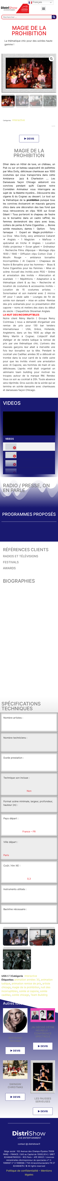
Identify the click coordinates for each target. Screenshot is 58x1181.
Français (37, 2)
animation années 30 (27, 979)
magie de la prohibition (25, 987)
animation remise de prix (26, 983)
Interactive (18, 120)
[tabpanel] (29, 423)
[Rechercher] (54, 17)
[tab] (29, 447)
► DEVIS (29, 138)
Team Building (38, 994)
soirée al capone (29, 991)
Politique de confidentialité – (23, 1170)
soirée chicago (20, 994)
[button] (43, 8)
